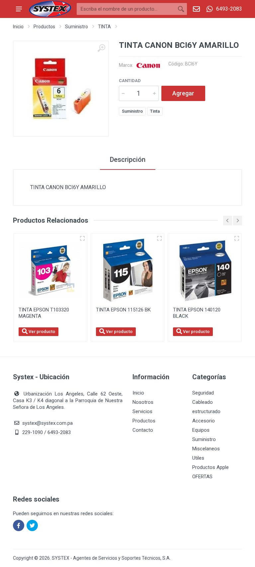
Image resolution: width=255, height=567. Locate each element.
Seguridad (203, 393)
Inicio (18, 26)
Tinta (155, 111)
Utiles (198, 458)
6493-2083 (229, 9)
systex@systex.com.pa (47, 423)
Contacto (142, 430)
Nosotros (142, 402)
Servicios (142, 411)
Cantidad (130, 80)
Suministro (76, 26)
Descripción (127, 160)
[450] (82, 238)
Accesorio (203, 421)
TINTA (104, 26)
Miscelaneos (206, 449)
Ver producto (41, 331)
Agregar (183, 93)
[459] (237, 238)
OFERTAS (202, 477)
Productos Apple (210, 467)
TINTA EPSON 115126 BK (123, 310)
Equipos (201, 430)
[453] (159, 238)
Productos (44, 26)
